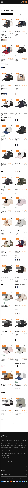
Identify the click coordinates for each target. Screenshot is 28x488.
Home (2, 6)
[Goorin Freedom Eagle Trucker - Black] (2, 94)
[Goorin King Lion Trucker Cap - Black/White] (2, 120)
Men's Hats (8, 6)
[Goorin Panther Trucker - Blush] (2, 366)
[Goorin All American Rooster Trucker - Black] (4, 67)
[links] (2, 461)
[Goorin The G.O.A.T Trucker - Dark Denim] (2, 40)
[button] (11, 19)
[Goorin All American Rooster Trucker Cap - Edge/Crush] (2, 67)
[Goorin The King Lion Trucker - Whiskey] (4, 120)
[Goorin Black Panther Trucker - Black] (15, 340)
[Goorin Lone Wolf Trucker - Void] (17, 120)
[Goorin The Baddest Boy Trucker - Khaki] (15, 94)
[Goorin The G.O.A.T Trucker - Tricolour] (6, 40)
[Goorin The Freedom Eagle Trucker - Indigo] (6, 94)
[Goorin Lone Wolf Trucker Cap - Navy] (15, 120)
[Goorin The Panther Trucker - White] (17, 340)
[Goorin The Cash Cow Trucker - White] (2, 419)
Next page (16, 423)
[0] (23, 2)
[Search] (21, 2)
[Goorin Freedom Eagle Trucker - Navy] (4, 94)
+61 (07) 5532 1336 (5, 457)
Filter (7, 14)
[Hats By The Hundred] (12, 2)
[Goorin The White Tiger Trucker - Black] (2, 171)
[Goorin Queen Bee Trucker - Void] (2, 285)
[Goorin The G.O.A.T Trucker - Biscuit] (4, 40)
